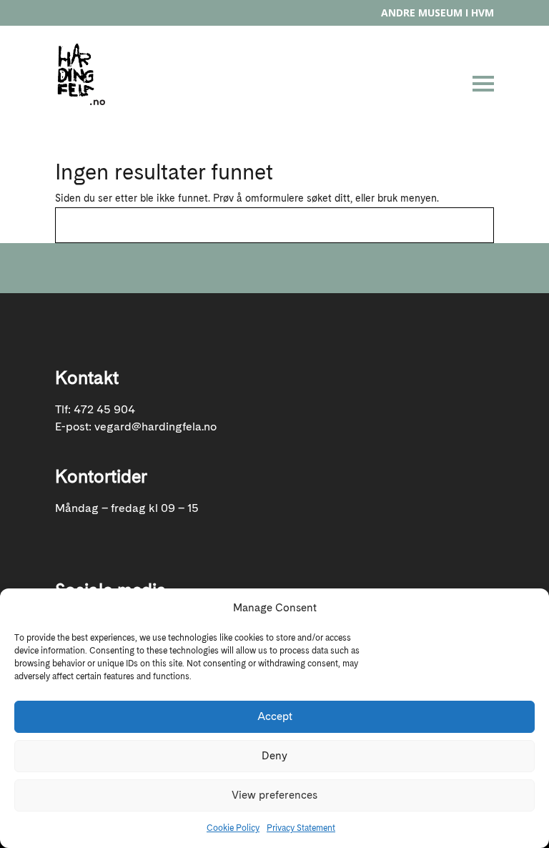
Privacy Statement (301, 828)
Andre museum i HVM (437, 12)
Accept (274, 716)
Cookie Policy (233, 828)
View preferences (274, 795)
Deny (274, 755)
